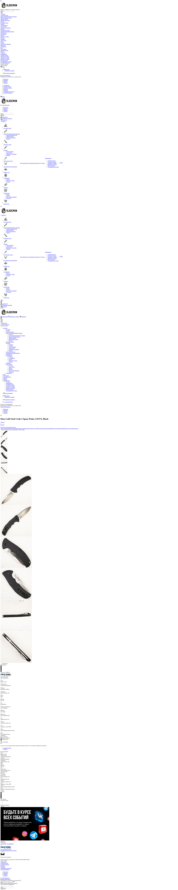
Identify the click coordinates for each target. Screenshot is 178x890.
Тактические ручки (32, 428)
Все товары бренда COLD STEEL (9, 850)
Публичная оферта (5, 869)
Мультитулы (53, 428)
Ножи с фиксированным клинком (17, 335)
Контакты (3, 865)
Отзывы (5, 749)
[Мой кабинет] (1, 302)
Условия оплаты (4, 863)
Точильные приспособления (44, 428)
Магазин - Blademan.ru (6, 885)
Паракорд (64, 428)
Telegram (5, 81)
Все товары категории (6, 849)
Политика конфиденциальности (9, 883)
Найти (2, 888)
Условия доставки (5, 864)
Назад (9, 329)
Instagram (5, 80)
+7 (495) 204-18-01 (5, 63)
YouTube (5, 83)
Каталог (8, 330)
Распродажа (75, 428)
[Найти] (2, 13)
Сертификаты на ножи (6, 868)
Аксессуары (12, 367)
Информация (9, 383)
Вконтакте (5, 79)
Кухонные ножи (20, 428)
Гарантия (3, 867)
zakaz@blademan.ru (6, 75)
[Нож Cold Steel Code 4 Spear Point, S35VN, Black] (16, 504)
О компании (3, 862)
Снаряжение (12, 358)
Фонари (11, 345)
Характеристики (7, 748)
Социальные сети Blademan (7, 843)
